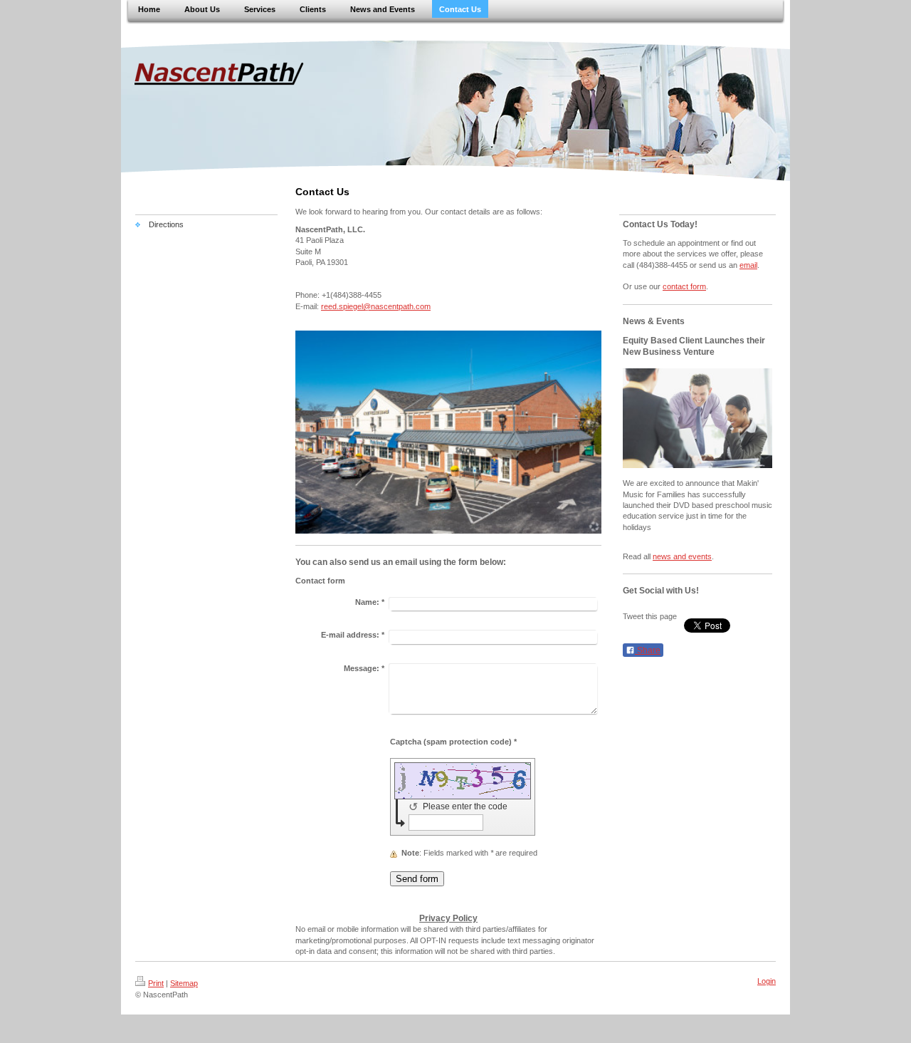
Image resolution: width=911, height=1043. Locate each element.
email (748, 265)
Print (156, 983)
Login (766, 981)
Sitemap (184, 983)
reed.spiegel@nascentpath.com (376, 306)
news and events (682, 556)
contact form (684, 286)
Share (647, 650)
